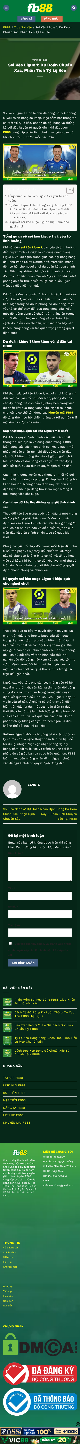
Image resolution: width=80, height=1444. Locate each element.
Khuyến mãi (10, 1266)
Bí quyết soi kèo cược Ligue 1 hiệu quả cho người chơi (38, 224)
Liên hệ (7, 1262)
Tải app (7, 1291)
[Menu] (6, 8)
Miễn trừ (8, 1257)
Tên (12, 888)
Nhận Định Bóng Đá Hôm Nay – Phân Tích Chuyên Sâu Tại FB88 (58, 814)
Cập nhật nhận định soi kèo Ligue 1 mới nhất (41, 209)
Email (13, 906)
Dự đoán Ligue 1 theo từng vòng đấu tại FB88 (40, 205)
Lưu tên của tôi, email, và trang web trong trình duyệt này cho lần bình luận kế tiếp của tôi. (39, 949)
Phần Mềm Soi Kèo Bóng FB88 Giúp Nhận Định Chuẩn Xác (45, 1001)
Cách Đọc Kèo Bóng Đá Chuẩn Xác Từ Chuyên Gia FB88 (42, 1052)
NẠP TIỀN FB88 (14, 1100)
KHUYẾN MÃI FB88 (16, 1122)
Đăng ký (8, 1286)
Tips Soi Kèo (23, 27)
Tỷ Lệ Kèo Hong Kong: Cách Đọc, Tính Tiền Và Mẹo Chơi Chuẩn (46, 1039)
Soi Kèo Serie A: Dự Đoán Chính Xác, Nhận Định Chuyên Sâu (21, 814)
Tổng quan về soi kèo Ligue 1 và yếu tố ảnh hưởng (38, 198)
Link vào (8, 1296)
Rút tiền (8, 1305)
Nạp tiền (8, 1300)
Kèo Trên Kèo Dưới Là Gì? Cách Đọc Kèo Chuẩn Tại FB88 (44, 1026)
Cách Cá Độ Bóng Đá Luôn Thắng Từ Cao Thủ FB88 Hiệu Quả (44, 1014)
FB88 (7, 27)
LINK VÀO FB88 (14, 1085)
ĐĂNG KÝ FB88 (14, 1108)
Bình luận (15, 853)
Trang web (15, 925)
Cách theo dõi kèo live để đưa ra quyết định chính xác (41, 215)
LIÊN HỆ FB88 (13, 1115)
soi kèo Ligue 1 (31, 247)
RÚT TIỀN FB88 (14, 1093)
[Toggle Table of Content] (68, 190)
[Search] (74, 8)
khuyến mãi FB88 (61, 412)
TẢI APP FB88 (13, 1078)
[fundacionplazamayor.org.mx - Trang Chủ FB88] (40, 8)
